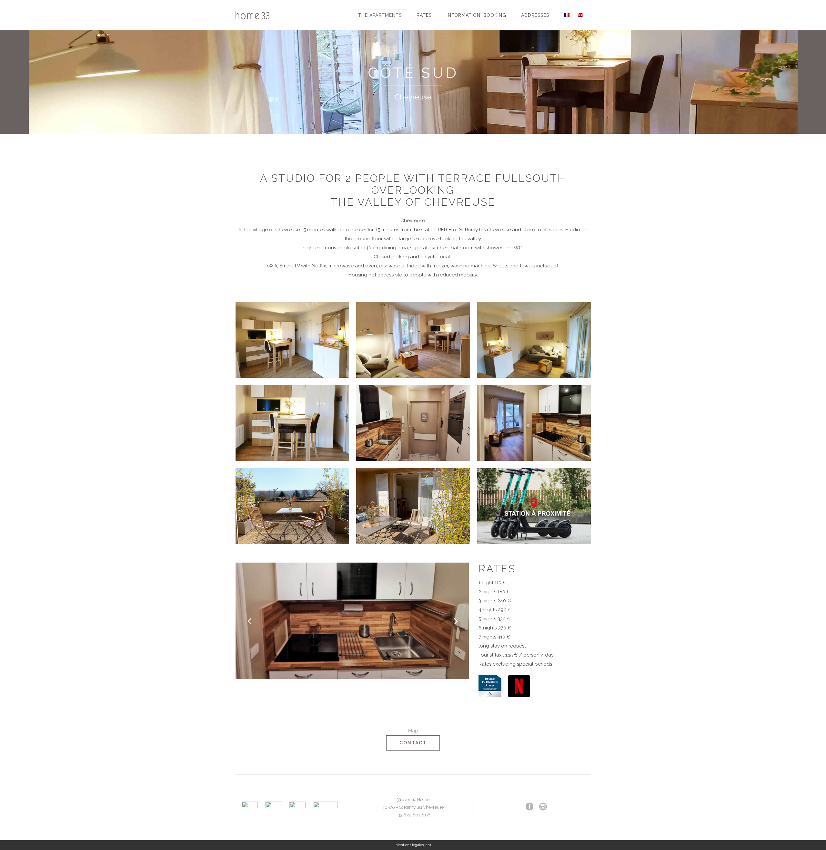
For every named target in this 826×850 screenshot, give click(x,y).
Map (413, 731)
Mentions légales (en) (413, 845)
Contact (413, 742)
